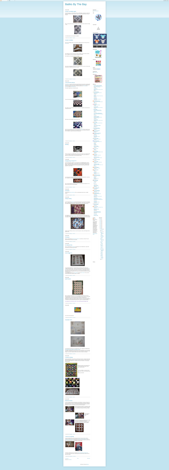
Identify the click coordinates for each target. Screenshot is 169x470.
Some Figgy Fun (68, 253)
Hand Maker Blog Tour (96, 178)
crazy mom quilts (96, 161)
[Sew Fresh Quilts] (100, 47)
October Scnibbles (69, 40)
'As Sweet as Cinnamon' (97, 159)
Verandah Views (68, 319)
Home (78, 458)
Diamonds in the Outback (96, 146)
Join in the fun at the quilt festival (102, 250)
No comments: (74, 241)
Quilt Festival (68, 278)
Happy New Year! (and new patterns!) (98, 196)
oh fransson (95, 201)
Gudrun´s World (96, 185)
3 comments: (73, 275)
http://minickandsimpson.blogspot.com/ (83, 452)
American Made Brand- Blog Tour (97, 212)
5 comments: (73, 157)
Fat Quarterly (95, 214)
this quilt (82, 129)
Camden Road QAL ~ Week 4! (97, 128)
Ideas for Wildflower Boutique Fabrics (98, 141)
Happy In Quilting (96, 151)
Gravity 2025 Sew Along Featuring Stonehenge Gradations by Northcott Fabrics (98, 111)
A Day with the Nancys (70, 82)
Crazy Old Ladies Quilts (97, 190)
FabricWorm (95, 98)
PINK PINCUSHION (96, 167)
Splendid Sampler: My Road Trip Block (98, 157)
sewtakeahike (95, 195)
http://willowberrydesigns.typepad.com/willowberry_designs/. (72, 349)
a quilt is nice (95, 154)
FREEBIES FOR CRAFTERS (97, 133)
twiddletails (95, 104)
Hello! (94, 170)
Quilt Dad (95, 177)
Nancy (69, 84)
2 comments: (73, 233)
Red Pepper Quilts (96, 138)
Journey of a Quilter (96, 204)
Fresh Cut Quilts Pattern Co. (97, 211)
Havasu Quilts (67, 43)
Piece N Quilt (76, 272)
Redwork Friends (68, 400)
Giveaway (67, 190)
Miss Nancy (66, 84)
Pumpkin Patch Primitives (76, 238)
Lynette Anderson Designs (97, 125)
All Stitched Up (95, 198)
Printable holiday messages (97, 136)
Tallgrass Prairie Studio (97, 130)
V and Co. (95, 95)
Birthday (67, 144)
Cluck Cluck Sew (96, 148)
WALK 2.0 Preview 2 (96, 131)
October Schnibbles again (70, 11)
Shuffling (95, 149)
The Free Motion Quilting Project (98, 113)
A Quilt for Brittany (69, 357)
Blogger (88, 464)
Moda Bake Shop (96, 215)
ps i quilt (95, 182)
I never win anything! (69, 436)
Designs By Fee (96, 119)
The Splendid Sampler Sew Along (97, 193)
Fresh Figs (95, 172)
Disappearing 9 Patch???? (70, 160)
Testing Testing (68, 198)
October (101, 231)
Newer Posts (66, 458)
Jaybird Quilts (95, 109)
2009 (100, 228)
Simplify (95, 143)
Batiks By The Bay (76, 4)
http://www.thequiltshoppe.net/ (69, 439)
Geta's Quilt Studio (72, 192)
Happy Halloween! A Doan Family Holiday (98, 107)
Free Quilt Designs (96, 188)
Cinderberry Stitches (96, 116)
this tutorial (84, 85)
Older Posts (88, 458)
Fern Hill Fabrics (74, 215)
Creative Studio (96, 206)
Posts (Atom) (69, 459)
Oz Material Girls (68, 245)
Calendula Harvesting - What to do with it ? (98, 120)
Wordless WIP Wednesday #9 (97, 175)
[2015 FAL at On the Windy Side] (98, 65)
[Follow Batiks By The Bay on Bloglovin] (96, 69)
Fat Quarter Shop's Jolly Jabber (98, 85)
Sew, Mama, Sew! (73, 86)
